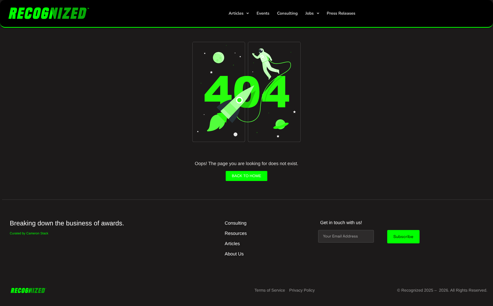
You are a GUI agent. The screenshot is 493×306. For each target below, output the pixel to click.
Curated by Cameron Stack (29, 233)
